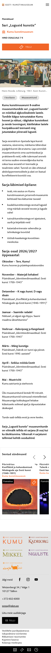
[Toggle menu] (47, 4)
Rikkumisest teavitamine (14, 636)
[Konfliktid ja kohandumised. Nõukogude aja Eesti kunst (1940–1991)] (19, 499)
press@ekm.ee (10, 605)
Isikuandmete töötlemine (14, 633)
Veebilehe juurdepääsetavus (15, 630)
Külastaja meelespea (12, 642)
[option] (19, 488)
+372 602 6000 (11, 598)
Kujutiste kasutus (10, 639)
